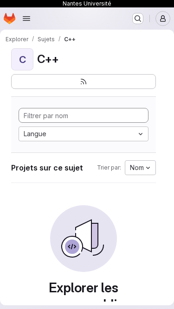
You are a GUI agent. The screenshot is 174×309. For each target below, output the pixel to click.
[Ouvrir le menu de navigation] (26, 18)
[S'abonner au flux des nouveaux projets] (83, 81)
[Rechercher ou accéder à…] (137, 18)
